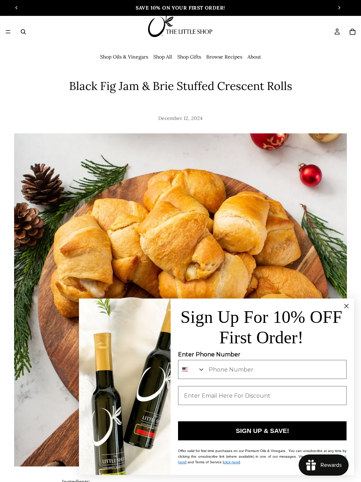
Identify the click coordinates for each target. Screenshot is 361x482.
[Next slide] (339, 8)
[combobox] (191, 369)
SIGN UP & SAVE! (262, 430)
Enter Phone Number (209, 354)
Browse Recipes (224, 57)
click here (231, 462)
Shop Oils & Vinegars (124, 57)
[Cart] (352, 32)
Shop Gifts (189, 57)
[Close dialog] (346, 306)
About (254, 57)
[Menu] (8, 32)
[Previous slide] (16, 8)
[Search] (23, 32)
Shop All (162, 57)
